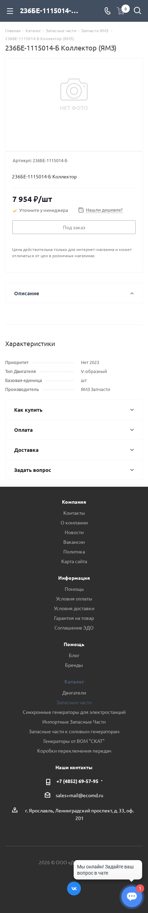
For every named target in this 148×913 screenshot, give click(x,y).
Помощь (74, 589)
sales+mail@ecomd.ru (79, 795)
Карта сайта (74, 561)
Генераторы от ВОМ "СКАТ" (74, 741)
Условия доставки (74, 608)
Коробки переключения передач (74, 750)
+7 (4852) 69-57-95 (77, 781)
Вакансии (74, 542)
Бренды (74, 665)
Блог (74, 655)
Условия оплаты (74, 598)
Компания (74, 502)
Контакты (74, 513)
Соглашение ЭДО (74, 627)
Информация (74, 578)
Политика (74, 551)
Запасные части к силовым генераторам (74, 731)
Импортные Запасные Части (74, 721)
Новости (74, 532)
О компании (74, 522)
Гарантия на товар (74, 618)
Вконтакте (74, 888)
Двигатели (74, 692)
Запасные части (74, 702)
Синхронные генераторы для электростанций (74, 712)
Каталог (74, 681)
